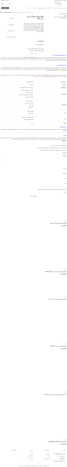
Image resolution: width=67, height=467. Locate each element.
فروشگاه (29, 12)
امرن (38, 50)
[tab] (35, 53)
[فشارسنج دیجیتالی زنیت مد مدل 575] (56, 285)
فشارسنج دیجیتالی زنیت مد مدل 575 (57, 299)
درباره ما (48, 453)
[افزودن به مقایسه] (42, 36)
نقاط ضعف (64, 173)
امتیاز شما (64, 152)
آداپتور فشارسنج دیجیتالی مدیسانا (58, 223)
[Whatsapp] (63, 463)
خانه (32, 12)
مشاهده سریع (62, 221)
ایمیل (65, 183)
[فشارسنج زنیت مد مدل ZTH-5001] (56, 311)
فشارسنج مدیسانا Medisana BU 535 (57, 441)
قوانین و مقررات (30, 458)
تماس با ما (47, 455)
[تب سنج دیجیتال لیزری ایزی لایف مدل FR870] (56, 359)
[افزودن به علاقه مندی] (42, 39)
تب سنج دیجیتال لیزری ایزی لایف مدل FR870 (55, 394)
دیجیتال (35, 50)
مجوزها (32, 460)
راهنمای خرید (31, 455)
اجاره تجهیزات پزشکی (46, 458)
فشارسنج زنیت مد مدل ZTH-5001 (58, 346)
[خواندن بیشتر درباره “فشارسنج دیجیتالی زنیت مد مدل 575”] (65, 297)
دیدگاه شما (64, 156)
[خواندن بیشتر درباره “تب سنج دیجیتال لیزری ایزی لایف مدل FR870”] (65, 392)
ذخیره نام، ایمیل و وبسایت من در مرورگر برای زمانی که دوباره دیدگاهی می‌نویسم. (52, 189)
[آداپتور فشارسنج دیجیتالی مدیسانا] (56, 209)
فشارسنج (21, 12)
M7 (39, 50)
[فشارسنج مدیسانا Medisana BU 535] (56, 406)
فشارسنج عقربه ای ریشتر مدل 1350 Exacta (55, 271)
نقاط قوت (64, 168)
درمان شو (19, 139)
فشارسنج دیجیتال (15, 12)
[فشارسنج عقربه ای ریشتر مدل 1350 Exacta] (56, 236)
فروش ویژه (31, 453)
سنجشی (25, 12)
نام (65, 178)
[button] (65, 221)
